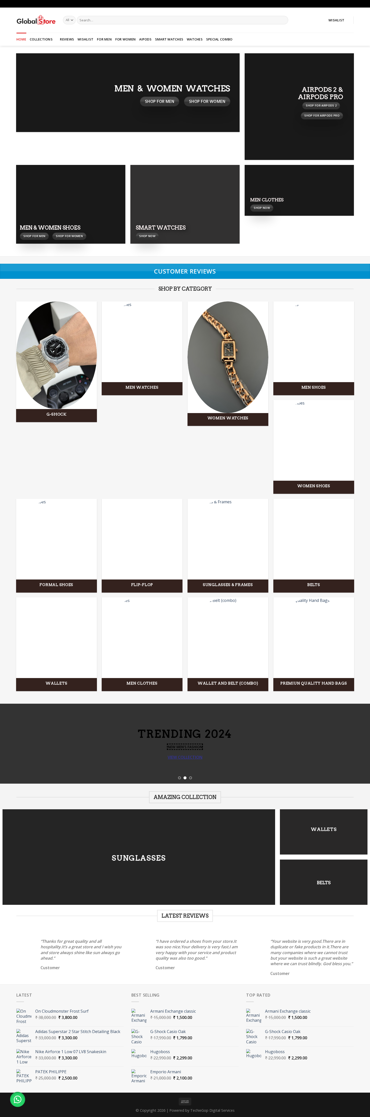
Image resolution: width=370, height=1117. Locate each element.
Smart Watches (169, 39)
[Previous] (13, 744)
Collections (41, 39)
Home (21, 39)
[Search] (283, 20)
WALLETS (324, 829)
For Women (125, 39)
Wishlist (85, 39)
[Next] (356, 744)
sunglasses (139, 858)
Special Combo (219, 39)
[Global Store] (35, 20)
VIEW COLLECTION (185, 757)
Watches (195, 39)
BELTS (324, 882)
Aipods (145, 39)
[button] (17, 1099)
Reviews (67, 39)
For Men (104, 39)
